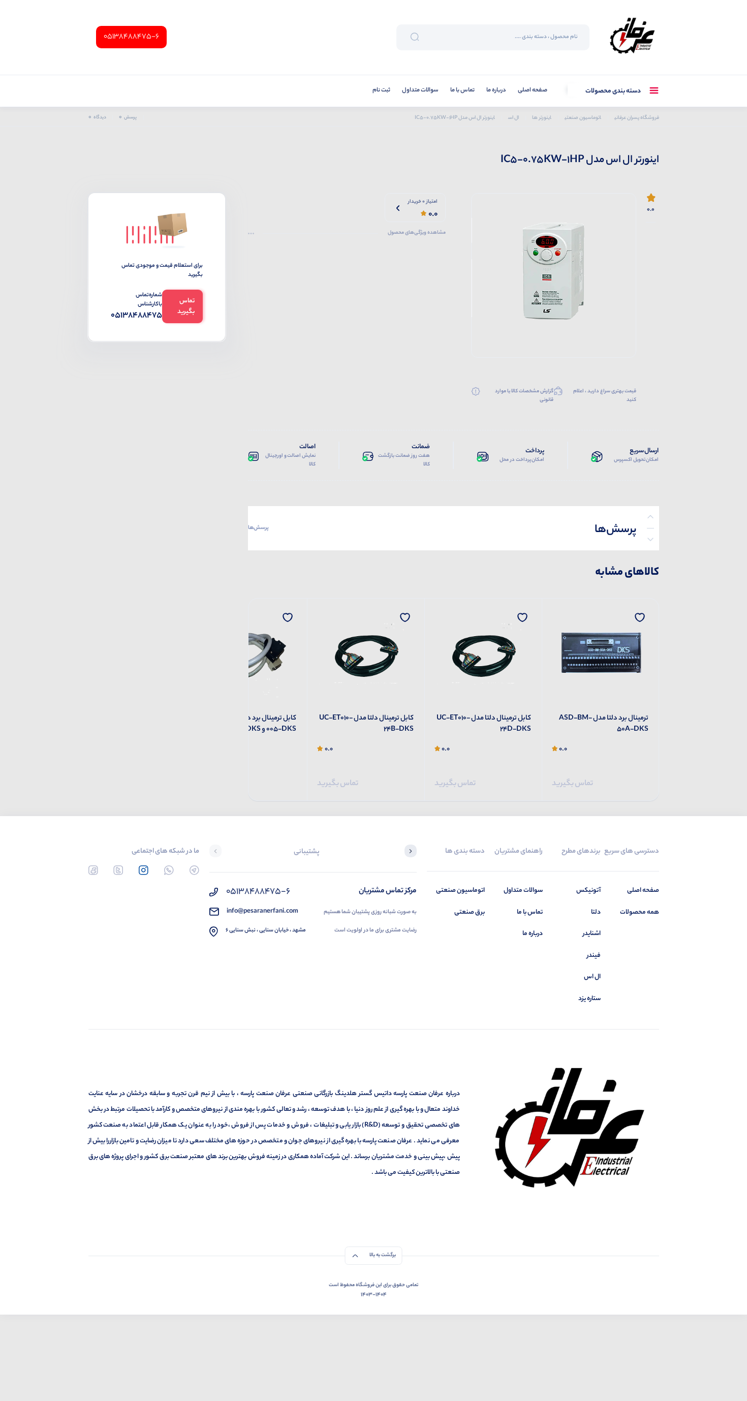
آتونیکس (588, 890)
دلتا (596, 912)
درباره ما (496, 91)
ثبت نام (381, 91)
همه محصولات (639, 912)
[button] (410, 852)
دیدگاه (97, 117)
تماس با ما (462, 91)
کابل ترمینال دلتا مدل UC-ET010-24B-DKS (366, 724)
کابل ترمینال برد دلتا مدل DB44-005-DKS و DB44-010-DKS (250, 724)
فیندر (594, 955)
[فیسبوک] (93, 870)
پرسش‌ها (258, 528)
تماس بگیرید (572, 783)
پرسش (128, 117)
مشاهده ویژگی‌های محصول (417, 233)
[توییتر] (118, 870)
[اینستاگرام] (143, 870)
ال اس (592, 977)
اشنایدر (592, 933)
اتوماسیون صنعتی (460, 890)
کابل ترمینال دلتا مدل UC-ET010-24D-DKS (484, 724)
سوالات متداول (420, 91)
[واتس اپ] (169, 870)
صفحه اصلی (532, 91)
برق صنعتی (469, 912)
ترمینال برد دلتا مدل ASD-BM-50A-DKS (603, 724)
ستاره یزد (589, 998)
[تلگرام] (194, 870)
